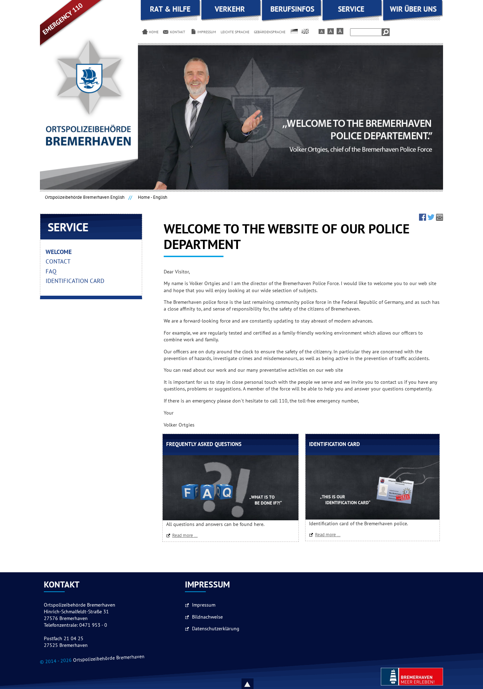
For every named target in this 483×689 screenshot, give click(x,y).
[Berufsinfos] (292, 20)
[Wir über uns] (413, 20)
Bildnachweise (207, 617)
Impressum (203, 605)
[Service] (352, 20)
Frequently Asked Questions (204, 444)
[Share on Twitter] (431, 219)
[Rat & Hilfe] (171, 20)
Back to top (256, 683)
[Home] (295, 31)
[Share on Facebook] (422, 219)
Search (386, 32)
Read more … (186, 535)
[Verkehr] (231, 20)
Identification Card (334, 444)
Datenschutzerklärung (215, 629)
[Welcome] (306, 31)
